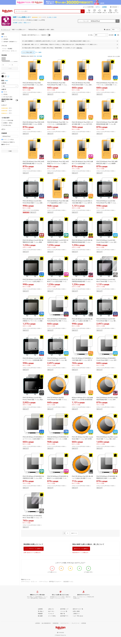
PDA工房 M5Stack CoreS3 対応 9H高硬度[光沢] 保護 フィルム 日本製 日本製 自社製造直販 (57, 242)
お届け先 (4, 83)
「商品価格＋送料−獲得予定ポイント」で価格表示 (33, 35)
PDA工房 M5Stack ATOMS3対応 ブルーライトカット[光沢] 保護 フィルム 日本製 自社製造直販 (33, 439)
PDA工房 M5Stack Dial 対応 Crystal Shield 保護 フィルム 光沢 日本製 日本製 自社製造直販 (82, 439)
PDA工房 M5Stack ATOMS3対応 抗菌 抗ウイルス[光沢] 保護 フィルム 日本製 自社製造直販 (57, 478)
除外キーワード (5, 144)
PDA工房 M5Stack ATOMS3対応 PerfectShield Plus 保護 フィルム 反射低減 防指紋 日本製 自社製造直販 (58, 321)
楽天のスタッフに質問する (81, 548)
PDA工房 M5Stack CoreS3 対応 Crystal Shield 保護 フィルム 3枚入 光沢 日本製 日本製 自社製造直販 (57, 360)
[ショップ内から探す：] (117, 21)
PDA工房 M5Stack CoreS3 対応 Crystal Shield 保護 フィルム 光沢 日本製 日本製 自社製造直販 (106, 242)
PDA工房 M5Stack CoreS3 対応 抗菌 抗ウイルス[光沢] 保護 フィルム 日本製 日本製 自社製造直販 (57, 281)
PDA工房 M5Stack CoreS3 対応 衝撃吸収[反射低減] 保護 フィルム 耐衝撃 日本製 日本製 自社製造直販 (82, 242)
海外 (7, 80)
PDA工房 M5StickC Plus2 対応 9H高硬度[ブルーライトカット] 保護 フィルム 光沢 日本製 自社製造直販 (58, 163)
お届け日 (4, 89)
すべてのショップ (5, 29)
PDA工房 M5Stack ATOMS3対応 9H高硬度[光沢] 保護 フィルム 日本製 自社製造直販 (33, 478)
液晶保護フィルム (68, 581)
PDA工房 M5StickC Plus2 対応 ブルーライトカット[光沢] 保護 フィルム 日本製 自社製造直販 (107, 84)
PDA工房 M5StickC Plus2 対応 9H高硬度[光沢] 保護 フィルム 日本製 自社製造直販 (33, 124)
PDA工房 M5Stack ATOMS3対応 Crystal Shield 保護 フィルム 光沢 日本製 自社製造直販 (106, 360)
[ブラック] (3, 76)
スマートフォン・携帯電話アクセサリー (50, 581)
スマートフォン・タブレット (29, 581)
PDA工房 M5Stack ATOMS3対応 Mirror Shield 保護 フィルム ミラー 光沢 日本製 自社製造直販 (33, 517)
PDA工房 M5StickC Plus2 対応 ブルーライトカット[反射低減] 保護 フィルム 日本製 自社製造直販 (58, 124)
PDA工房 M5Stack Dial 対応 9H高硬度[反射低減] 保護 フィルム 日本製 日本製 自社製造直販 (107, 399)
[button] (114, 7)
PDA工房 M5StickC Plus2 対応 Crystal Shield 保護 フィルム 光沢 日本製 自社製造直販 (33, 84)
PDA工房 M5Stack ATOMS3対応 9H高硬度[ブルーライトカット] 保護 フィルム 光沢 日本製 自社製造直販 (58, 439)
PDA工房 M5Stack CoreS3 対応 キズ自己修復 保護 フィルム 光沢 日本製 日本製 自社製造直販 (82, 203)
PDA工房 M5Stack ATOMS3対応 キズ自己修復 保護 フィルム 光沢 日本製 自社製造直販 (82, 360)
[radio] (2, 36)
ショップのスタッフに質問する (33, 548)
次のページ (74, 533)
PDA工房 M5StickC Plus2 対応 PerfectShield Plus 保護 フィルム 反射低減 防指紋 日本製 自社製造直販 (58, 84)
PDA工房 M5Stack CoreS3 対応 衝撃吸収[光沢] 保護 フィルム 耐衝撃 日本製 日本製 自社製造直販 (33, 242)
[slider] (1, 61)
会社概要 (15, 22)
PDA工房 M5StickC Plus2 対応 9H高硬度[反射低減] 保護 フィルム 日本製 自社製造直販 (33, 163)
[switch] (16, 100)
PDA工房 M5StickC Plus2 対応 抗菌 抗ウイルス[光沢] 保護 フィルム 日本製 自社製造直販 (82, 163)
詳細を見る (79, 48)
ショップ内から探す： (84, 21)
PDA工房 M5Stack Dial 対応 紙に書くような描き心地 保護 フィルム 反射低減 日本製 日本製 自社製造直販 (82, 478)
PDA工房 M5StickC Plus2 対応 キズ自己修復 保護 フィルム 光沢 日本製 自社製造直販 (82, 124)
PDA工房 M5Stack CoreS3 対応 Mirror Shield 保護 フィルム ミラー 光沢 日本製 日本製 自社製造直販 (106, 281)
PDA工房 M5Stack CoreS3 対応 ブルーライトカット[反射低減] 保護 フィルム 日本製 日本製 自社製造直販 (33, 360)
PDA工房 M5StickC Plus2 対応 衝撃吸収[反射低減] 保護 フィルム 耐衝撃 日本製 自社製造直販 (107, 124)
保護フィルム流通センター (22, 17)
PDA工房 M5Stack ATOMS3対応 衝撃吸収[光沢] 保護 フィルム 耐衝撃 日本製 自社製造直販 (106, 478)
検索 (10, 68)
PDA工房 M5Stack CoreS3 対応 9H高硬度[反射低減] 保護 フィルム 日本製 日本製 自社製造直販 (82, 281)
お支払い (20, 22)
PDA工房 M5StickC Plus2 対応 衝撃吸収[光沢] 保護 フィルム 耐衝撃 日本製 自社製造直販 (107, 163)
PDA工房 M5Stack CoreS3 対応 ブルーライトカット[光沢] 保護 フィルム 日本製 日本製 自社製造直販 (33, 281)
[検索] (83, 11)
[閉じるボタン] (117, 41)
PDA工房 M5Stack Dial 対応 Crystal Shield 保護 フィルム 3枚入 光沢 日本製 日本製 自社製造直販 (107, 439)
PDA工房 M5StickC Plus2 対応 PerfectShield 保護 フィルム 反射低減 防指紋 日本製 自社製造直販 (82, 84)
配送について (27, 22)
